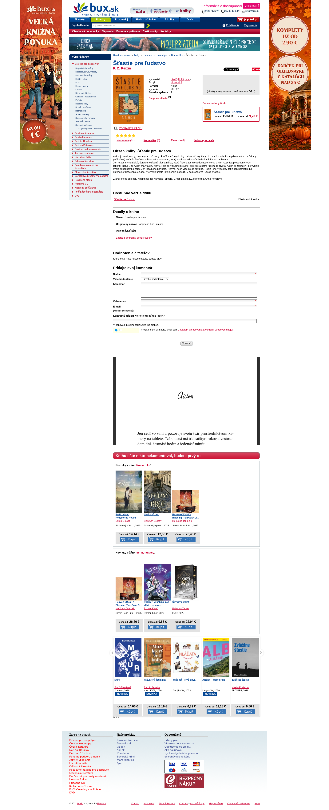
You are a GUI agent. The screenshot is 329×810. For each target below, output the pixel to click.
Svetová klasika (82, 121)
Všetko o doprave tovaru (179, 743)
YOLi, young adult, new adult (88, 128)
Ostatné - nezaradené (85, 97)
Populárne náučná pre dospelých (89, 769)
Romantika (177, 55)
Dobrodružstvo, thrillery (86, 72)
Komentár (119, 284)
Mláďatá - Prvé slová (155, 680)
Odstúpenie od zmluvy (177, 746)
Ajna (119, 763)
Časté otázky (150, 31)
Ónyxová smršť (180, 602)
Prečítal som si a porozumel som (187, 329)
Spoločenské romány (85, 118)
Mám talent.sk (125, 759)
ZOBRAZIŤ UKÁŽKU (130, 128)
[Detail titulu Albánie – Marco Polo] (186, 662)
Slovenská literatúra (86, 172)
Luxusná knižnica (127, 740)
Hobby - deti (81, 79)
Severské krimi (126, 756)
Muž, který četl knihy (125, 680)
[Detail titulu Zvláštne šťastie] (216, 659)
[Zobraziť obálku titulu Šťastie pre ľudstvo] (128, 99)
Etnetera (101, 803)
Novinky (80, 19)
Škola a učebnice (145, 19)
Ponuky (100, 19)
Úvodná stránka (121, 55)
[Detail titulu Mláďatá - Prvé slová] (157, 657)
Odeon (121, 746)
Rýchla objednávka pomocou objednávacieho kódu (181, 755)
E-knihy (169, 19)
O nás (190, 19)
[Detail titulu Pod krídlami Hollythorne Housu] (129, 492)
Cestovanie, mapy (84, 133)
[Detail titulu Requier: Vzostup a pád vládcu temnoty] (157, 582)
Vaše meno (119, 301)
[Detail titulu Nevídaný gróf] (157, 492)
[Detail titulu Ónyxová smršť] (185, 582)
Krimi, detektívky (83, 93)
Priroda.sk (123, 753)
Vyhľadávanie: (81, 25)
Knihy (136, 55)
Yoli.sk (121, 749)
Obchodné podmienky (238, 803)
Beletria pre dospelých (156, 55)
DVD (77, 195)
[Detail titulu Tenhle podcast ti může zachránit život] (245, 657)
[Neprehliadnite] (230, 9)
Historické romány (83, 75)
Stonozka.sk (124, 743)
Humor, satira (81, 86)
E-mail (117, 306)
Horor (78, 82)
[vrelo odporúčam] (134, 136)
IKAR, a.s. (184, 79)
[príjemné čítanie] (130, 136)
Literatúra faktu (83, 157)
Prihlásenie (232, 25)
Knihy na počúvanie (85, 187)
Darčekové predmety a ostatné (91, 176)
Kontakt (135, 803)
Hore (257, 803)
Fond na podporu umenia (88, 149)
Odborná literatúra (84, 161)
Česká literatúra (83, 137)
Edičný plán (171, 740)
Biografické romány (84, 68)
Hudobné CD (81, 183)
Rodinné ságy (81, 104)
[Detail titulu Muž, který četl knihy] (128, 659)
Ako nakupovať (173, 749)
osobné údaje (197, 803)
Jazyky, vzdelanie (84, 153)
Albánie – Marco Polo (184, 680)
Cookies (183, 803)
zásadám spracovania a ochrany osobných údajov (205, 329)
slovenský (176, 82)
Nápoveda (107, 31)
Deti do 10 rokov (83, 141)
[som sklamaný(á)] (118, 136)
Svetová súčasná (83, 125)
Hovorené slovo (83, 180)
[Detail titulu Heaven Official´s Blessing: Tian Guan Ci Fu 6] (185, 501)
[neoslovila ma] (122, 136)
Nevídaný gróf (151, 514)
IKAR (174, 79)
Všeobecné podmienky (85, 31)
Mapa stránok (216, 803)
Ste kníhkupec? (167, 803)
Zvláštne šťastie (211, 680)
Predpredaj (121, 19)
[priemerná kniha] (126, 136)
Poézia (78, 100)
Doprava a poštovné (128, 31)
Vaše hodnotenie (123, 279)
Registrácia (250, 25)
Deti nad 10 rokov (84, 145)
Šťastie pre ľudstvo (228, 112)
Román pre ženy (83, 107)
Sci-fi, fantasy (145, 552)
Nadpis (117, 274)
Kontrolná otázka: (123, 315)
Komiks (78, 89)
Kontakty (166, 31)
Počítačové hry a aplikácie (89, 191)
